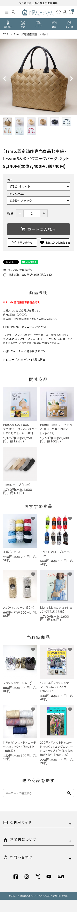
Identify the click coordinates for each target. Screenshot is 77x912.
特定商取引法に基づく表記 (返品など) (27, 274)
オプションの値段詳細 (17, 269)
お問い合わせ (22, 242)
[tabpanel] (38, 77)
